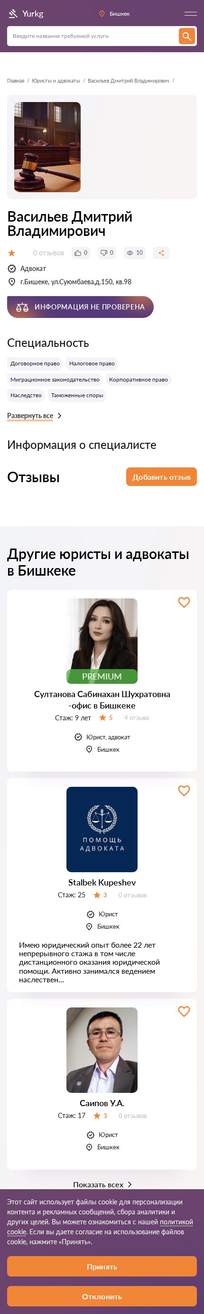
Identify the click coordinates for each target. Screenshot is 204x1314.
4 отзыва (136, 717)
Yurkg (32, 13)
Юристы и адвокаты (56, 80)
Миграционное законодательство (55, 379)
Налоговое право (92, 363)
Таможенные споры (77, 395)
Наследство (26, 395)
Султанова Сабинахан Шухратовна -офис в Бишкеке (102, 699)
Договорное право (35, 363)
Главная (15, 80)
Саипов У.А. (102, 1103)
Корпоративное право (138, 379)
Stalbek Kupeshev (102, 882)
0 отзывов (48, 253)
